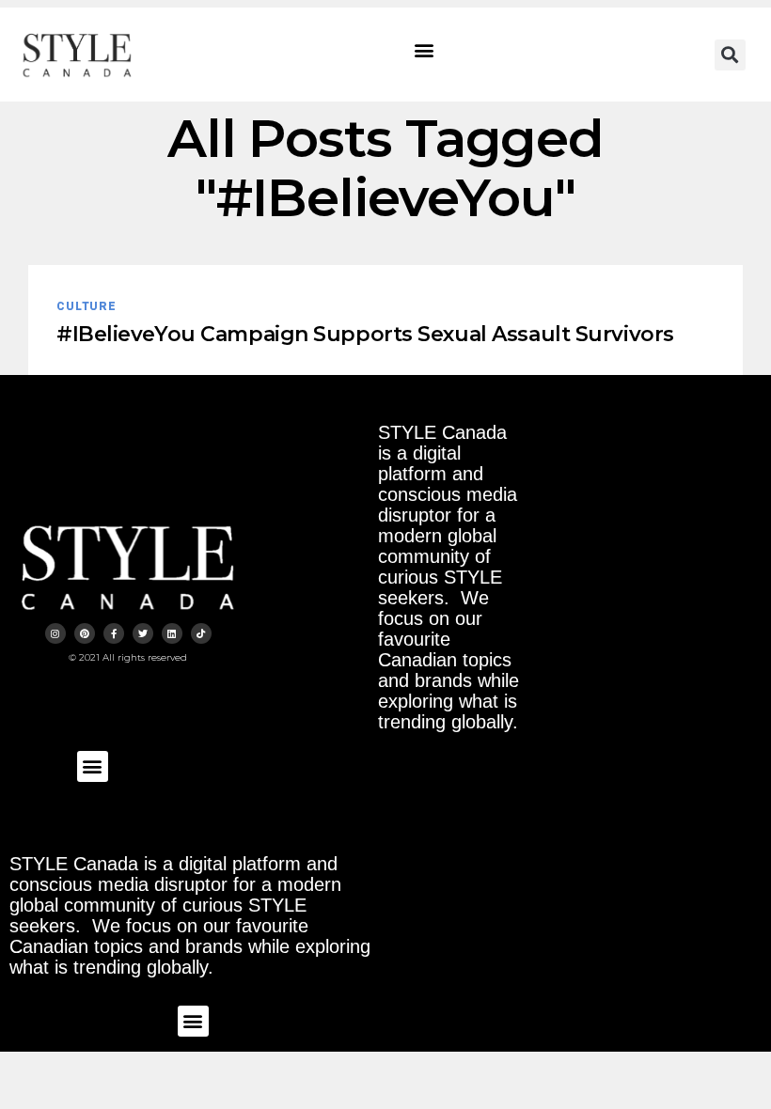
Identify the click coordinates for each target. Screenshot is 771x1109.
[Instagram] (55, 633)
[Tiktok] (201, 633)
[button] (424, 50)
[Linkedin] (172, 633)
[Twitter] (143, 633)
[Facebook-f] (113, 633)
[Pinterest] (84, 633)
